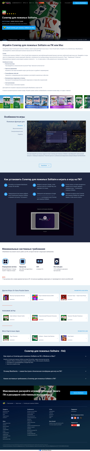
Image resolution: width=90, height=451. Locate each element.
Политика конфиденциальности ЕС (52, 446)
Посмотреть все (83, 331)
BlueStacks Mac (6, 411)
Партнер (48, 2)
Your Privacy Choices (46, 450)
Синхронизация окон (31, 417)
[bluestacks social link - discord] (72, 418)
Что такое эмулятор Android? (55, 424)
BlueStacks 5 (5, 412)
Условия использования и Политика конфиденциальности (14, 446)
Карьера (51, 416)
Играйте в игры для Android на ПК (56, 423)
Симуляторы (5, 434)
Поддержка (56, 2)
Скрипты (29, 428)
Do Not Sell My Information (64, 446)
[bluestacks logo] (5, 3)
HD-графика (29, 431)
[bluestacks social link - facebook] (78, 418)
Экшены (4, 424)
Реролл (28, 423)
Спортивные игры (6, 435)
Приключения (6, 426)
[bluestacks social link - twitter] (81, 418)
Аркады (4, 427)
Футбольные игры (6, 439)
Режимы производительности (33, 425)
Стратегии (5, 437)
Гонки (4, 431)
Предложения (6, 416)
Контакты (51, 414)
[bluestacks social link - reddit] (75, 418)
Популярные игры (6, 423)
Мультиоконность (31, 416)
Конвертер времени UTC (32, 435)
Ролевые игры (6, 432)
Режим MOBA (30, 414)
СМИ (50, 417)
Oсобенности (16, 2)
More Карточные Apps (11, 331)
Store (39, 2)
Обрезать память (31, 427)
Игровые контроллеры (32, 411)
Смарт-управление (31, 422)
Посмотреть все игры (81, 290)
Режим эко (29, 420)
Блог (30, 2)
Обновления (73, 411)
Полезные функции (31, 433)
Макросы (29, 419)
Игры (24, 2)
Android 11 (5, 417)
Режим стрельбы (30, 412)
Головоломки (6, 429)
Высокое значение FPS (32, 430)
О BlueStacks (51, 411)
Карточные (6, 21)
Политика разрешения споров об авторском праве (35, 446)
